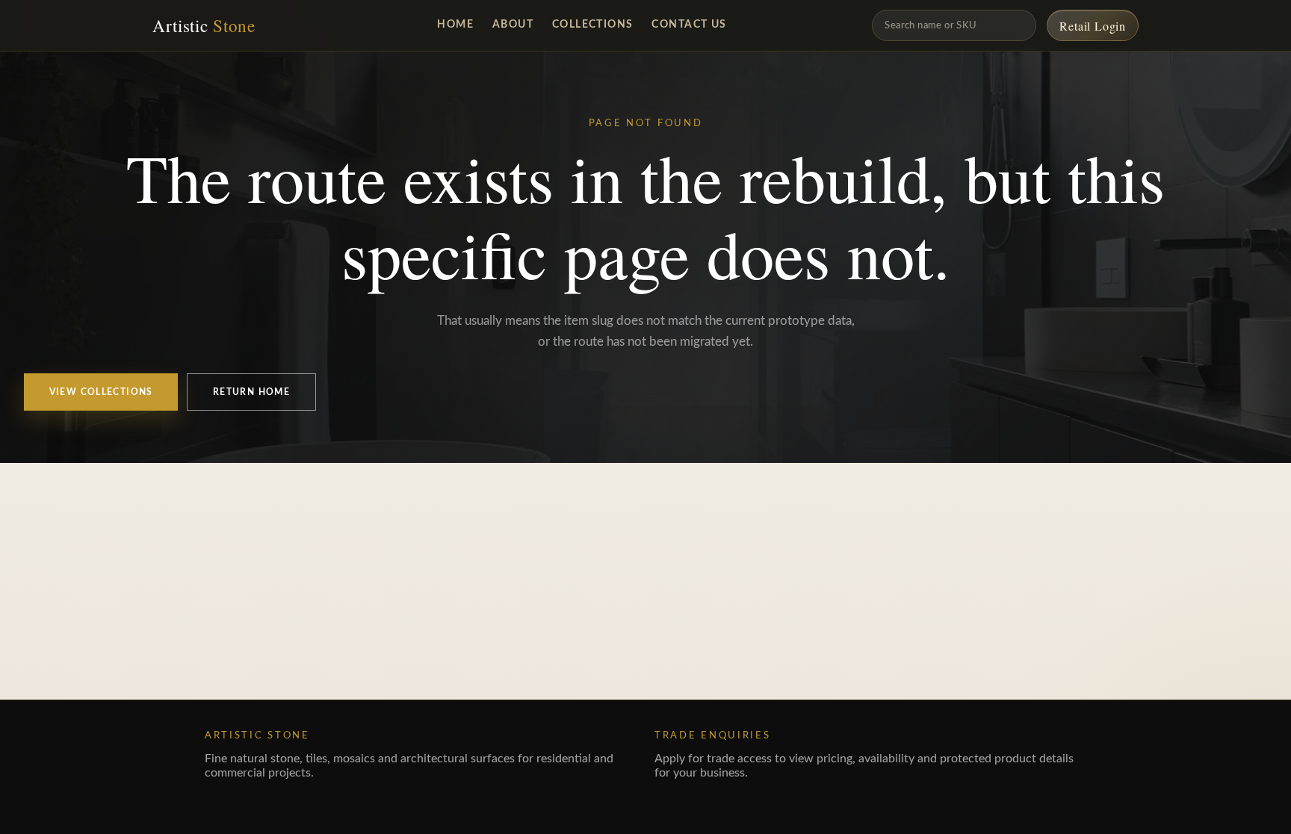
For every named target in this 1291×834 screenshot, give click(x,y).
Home (455, 24)
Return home (251, 392)
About (512, 24)
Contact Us (688, 24)
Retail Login (1092, 26)
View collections (101, 392)
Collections (593, 24)
